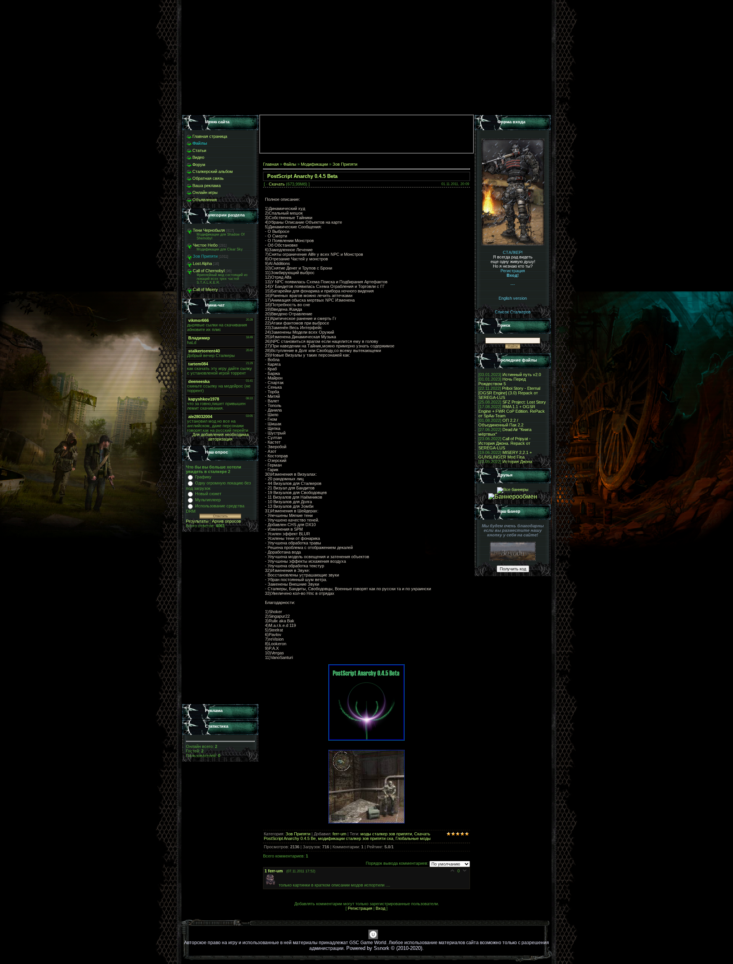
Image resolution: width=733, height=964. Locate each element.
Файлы (289, 164)
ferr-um (339, 834)
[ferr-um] (272, 884)
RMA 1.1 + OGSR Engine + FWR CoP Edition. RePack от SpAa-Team (511, 411)
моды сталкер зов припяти (386, 834)
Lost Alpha (202, 263)
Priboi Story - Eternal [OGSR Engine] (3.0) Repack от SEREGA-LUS (509, 393)
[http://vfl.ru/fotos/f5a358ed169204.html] (366, 739)
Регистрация (360, 908)
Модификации (314, 164)
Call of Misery (205, 289)
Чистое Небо (205, 245)
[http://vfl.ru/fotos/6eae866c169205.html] (366, 822)
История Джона (517, 461)
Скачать (277, 184)
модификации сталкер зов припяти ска (355, 838)
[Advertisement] (220, 618)
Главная (271, 164)
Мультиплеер (208, 499)
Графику (203, 477)
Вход (380, 908)
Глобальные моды (413, 838)
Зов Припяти (205, 256)
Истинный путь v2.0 (521, 374)
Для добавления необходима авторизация (220, 436)
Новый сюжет (208, 493)
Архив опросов (226, 521)
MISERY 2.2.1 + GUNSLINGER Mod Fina (505, 454)
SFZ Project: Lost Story (524, 402)
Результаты (197, 521)
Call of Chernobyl (208, 270)
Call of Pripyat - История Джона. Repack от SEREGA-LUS (504, 443)
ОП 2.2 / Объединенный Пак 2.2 (500, 422)
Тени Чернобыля (209, 230)
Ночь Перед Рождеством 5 (502, 381)
